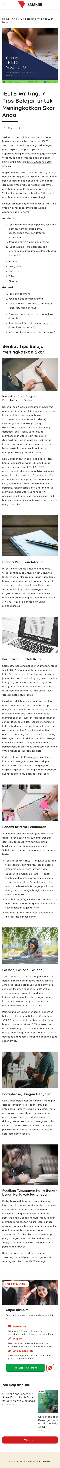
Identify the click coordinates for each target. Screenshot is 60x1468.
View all (30, 1440)
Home (5, 18)
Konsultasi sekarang (25, 1367)
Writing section (11, 137)
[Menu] (4, 4)
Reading (16, 153)
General (7, 287)
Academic (9, 218)
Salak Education (24, 1461)
